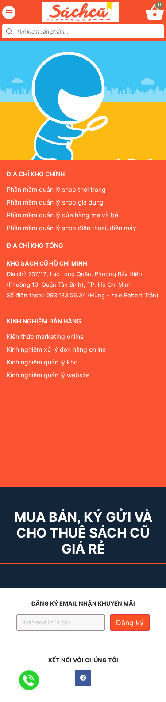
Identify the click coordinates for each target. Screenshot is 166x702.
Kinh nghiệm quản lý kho (42, 362)
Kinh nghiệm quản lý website (48, 375)
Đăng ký (130, 622)
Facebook (83, 678)
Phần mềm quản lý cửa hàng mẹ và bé (62, 215)
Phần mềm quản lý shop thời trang (56, 189)
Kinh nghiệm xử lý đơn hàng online (56, 349)
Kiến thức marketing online (45, 336)
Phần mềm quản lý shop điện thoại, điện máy (71, 227)
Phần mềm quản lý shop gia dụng (55, 202)
